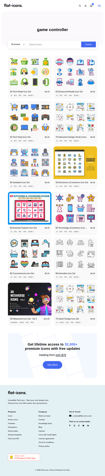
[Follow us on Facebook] (78, 426)
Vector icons (13, 420)
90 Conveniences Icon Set (22, 273)
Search (88, 44)
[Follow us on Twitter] (83, 426)
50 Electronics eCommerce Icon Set (72, 182)
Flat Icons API (13, 439)
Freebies (11, 423)
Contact (42, 420)
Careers (42, 431)
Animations (12, 427)
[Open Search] (79, 5)
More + (31, 95)
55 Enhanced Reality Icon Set (69, 92)
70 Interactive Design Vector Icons (71, 137)
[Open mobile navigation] (99, 5)
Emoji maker (13, 431)
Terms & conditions (46, 442)
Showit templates (15, 435)
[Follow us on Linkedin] (88, 426)
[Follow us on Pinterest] (70, 426)
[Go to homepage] (13, 5)
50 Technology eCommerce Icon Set (72, 228)
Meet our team (44, 416)
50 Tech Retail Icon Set (20, 92)
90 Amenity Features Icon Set (23, 228)
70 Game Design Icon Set (67, 319)
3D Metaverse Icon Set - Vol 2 (23, 319)
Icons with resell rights (47, 435)
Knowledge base (45, 423)
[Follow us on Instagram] (74, 426)
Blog (40, 427)
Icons (10, 416)
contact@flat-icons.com (82, 416)
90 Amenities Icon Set (65, 273)
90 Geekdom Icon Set (20, 182)
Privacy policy (44, 446)
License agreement (46, 439)
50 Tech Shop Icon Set (20, 137)
